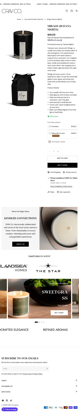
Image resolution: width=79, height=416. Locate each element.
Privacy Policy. (37, 374)
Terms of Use (27, 374)
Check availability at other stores (61, 186)
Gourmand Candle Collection (34, 19)
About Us (20, 244)
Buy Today (59, 313)
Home (19, 19)
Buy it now (62, 165)
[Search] (67, 11)
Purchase (55, 126)
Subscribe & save (58, 134)
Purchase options (54, 122)
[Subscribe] (47, 368)
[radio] (50, 126)
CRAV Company (13, 405)
